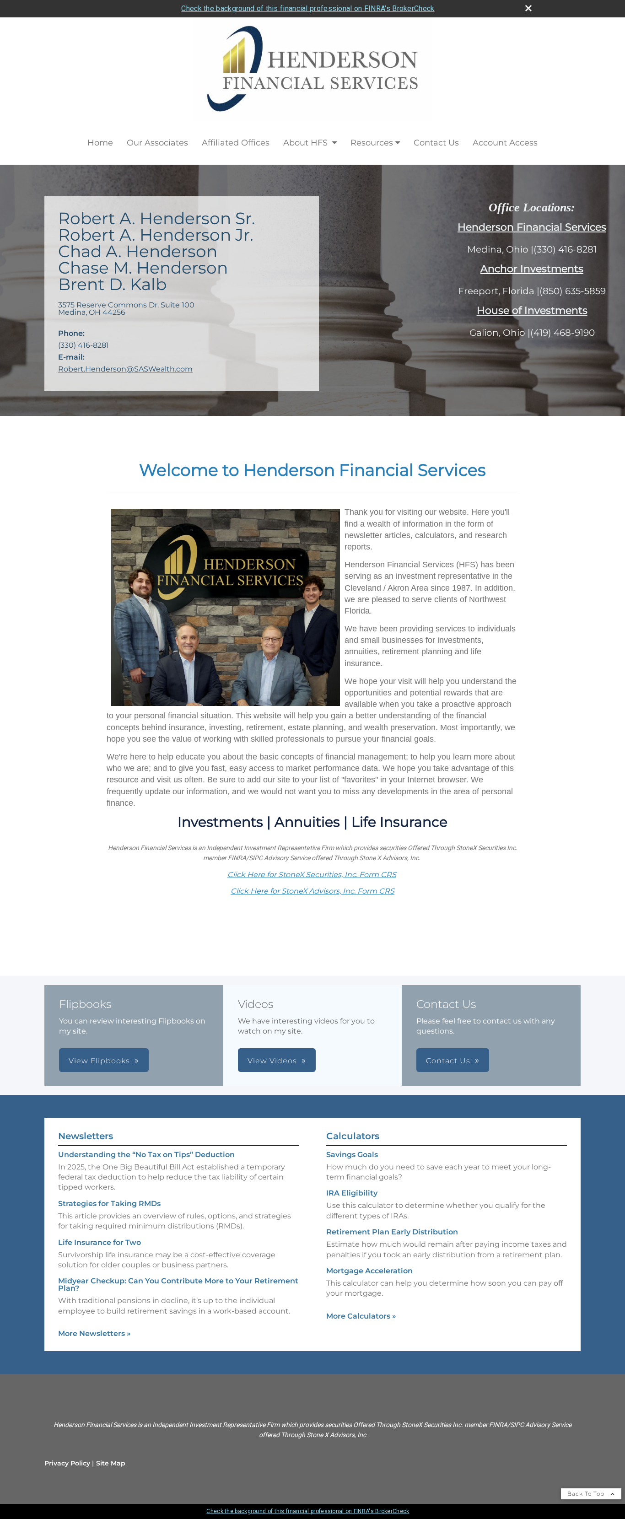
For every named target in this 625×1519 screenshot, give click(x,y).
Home (100, 143)
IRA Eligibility (351, 1193)
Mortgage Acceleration (369, 1270)
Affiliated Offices (235, 143)
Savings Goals (352, 1154)
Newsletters (85, 1136)
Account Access (505, 143)
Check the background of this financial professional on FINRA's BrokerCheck (307, 8)
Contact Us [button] (448, 1060)
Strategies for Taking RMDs (109, 1203)
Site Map (110, 1463)
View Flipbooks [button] (99, 1060)
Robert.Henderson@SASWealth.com (125, 369)
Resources (371, 143)
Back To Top (586, 1493)
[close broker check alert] (528, 8)
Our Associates (157, 143)
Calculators (352, 1136)
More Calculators (361, 1316)
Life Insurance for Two (99, 1242)
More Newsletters (94, 1333)
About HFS (306, 143)
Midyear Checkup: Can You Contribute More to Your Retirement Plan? (178, 1285)
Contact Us (436, 143)
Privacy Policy (67, 1463)
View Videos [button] (272, 1060)
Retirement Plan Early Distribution (392, 1232)
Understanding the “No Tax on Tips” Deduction (146, 1154)
